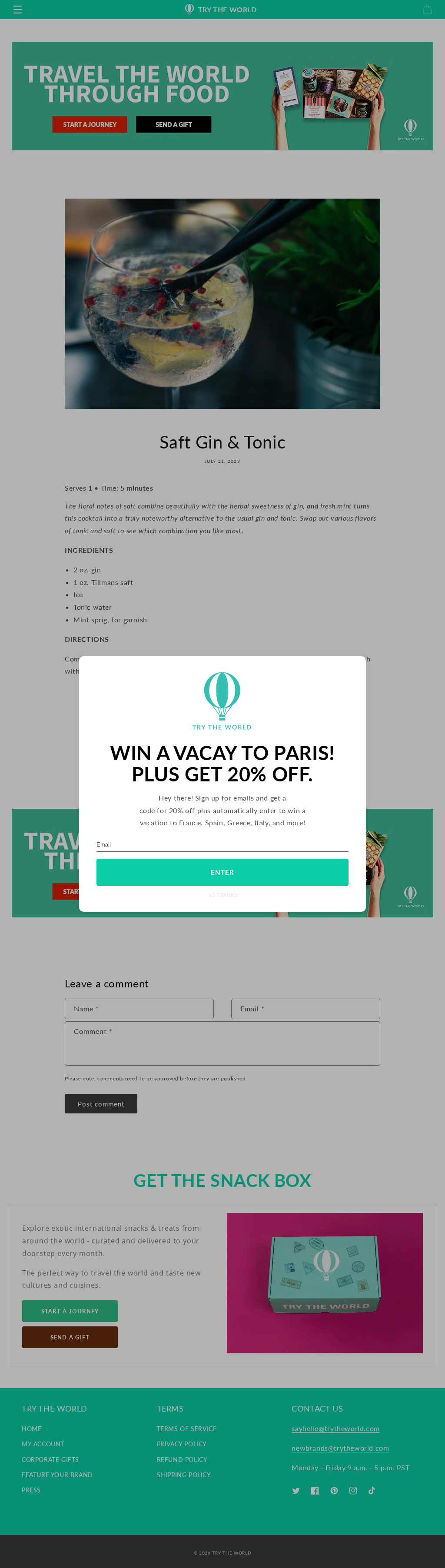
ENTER (222, 872)
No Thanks (222, 895)
